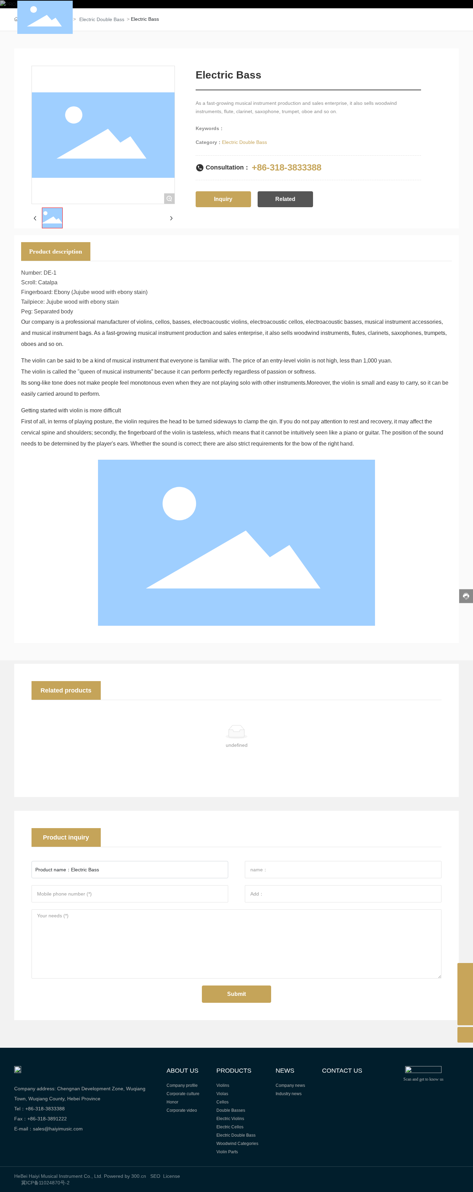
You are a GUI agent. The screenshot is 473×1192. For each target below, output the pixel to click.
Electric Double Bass (244, 142)
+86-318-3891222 (47, 1118)
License (171, 1176)
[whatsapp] (465, 971)
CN (422, 17)
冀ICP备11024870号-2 (45, 1182)
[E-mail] (465, 1002)
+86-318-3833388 (286, 167)
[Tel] (465, 986)
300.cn (138, 1176)
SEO (155, 1176)
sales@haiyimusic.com (58, 1128)
